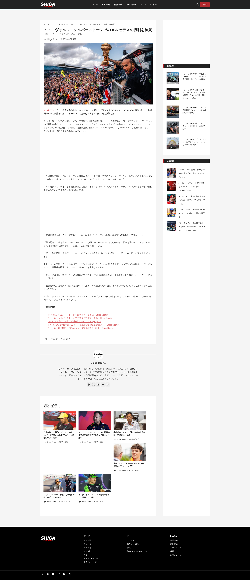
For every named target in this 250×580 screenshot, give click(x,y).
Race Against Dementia (137, 551)
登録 (205, 4)
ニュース (130, 540)
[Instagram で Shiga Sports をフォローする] (98, 384)
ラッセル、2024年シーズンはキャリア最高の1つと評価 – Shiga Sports (81, 328)
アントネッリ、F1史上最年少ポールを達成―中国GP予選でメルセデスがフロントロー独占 (192, 226)
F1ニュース (49, 33)
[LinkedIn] (69, 574)
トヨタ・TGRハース (92, 558)
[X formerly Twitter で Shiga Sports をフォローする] (93, 384)
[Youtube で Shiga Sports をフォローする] (103, 384)
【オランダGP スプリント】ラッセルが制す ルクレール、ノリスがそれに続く (194, 142)
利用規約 (174, 544)
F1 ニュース (55, 24)
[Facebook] (64, 574)
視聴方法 (118, 4)
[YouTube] (53, 574)
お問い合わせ (175, 555)
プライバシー (175, 548)
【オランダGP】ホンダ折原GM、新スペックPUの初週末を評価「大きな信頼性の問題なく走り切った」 (194, 94)
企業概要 (174, 540)
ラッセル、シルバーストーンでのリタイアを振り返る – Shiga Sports (80, 318)
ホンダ (143, 4)
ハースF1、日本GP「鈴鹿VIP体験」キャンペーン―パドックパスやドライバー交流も (192, 186)
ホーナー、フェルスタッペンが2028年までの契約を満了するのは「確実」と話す (94, 435)
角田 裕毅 (87, 548)
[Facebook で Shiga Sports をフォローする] (89, 384)
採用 (172, 551)
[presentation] (59, 420)
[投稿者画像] (45, 39)
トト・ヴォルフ (51, 339)
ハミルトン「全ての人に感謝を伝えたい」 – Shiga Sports (74, 321)
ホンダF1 (87, 551)
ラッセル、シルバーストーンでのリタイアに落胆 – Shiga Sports (78, 315)
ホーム (46, 24)
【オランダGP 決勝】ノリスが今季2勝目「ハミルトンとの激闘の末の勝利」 (194, 110)
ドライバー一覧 (90, 562)
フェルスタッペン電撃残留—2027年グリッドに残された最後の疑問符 (192, 213)
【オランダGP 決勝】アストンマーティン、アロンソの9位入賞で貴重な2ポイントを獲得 (194, 76)
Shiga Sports (52, 39)
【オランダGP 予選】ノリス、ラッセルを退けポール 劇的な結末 (194, 126)
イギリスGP (63, 33)
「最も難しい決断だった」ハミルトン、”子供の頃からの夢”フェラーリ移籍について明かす (58, 435)
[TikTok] (59, 574)
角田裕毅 (106, 4)
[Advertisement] (98, 155)
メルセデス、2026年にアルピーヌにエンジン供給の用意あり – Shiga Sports (83, 325)
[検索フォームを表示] (197, 4)
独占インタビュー (134, 544)
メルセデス (76, 33)
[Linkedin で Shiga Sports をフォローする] (107, 384)
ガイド (86, 555)
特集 (129, 548)
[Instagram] (48, 574)
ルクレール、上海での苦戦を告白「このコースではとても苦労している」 (192, 200)
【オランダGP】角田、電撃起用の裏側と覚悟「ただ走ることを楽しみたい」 (192, 173)
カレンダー (131, 4)
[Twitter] (42, 574)
